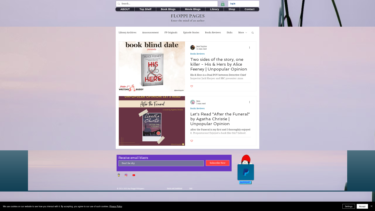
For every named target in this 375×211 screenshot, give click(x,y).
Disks (229, 32)
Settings (348, 206)
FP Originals (171, 32)
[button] (223, 3)
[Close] (371, 206)
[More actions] (250, 47)
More (241, 32)
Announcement (150, 32)
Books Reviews (213, 32)
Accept (362, 206)
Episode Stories (191, 32)
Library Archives (127, 32)
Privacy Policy (115, 206)
